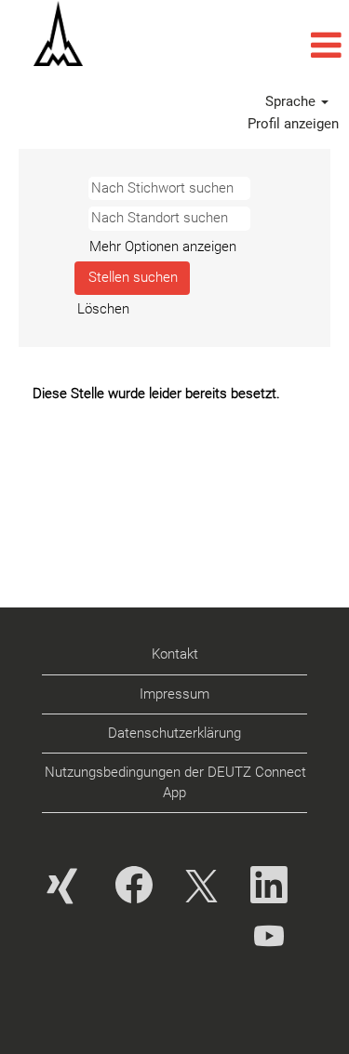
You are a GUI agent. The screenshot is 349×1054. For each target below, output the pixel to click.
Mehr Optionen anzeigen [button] (162, 246)
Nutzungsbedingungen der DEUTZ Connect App (175, 782)
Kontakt (175, 654)
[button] (232, 46)
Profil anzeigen (293, 123)
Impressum (174, 694)
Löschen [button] (103, 308)
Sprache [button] (292, 101)
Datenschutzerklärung (174, 733)
